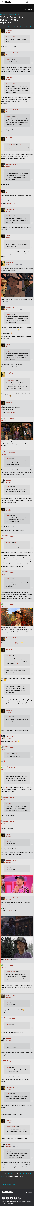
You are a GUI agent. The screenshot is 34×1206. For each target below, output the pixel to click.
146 (30, 27)
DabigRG (9, 30)
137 (23, 27)
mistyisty (9, 262)
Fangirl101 (9, 736)
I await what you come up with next (17, 884)
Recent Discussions (9, 1185)
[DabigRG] (3, 31)
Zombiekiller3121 (10, 37)
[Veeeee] (3, 481)
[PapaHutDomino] (3, 996)
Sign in (2, 1176)
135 (17, 27)
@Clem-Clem (11, 203)
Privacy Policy (10, 1203)
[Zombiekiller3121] (3, 54)
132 (8, 27)
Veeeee (8, 480)
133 (11, 27)
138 (26, 27)
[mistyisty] (3, 263)
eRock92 (12, 452)
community (28, 1192)
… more (16, 663)
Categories (28, 9)
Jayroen (11, 418)
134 (14, 27)
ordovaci (8, 959)
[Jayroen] (4, 418)
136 (20, 27)
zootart (9, 910)
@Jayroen (18, 643)
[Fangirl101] (3, 737)
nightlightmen (11, 412)
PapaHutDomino (11, 995)
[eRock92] (4, 451)
